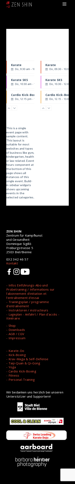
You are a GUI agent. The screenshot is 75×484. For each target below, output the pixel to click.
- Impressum (15, 338)
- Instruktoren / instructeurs (27, 310)
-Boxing (20, 355)
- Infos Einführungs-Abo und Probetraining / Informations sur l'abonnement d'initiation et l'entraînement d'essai (30, 291)
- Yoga (11, 367)
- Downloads (15, 330)
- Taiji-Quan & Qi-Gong (23, 363)
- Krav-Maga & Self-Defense (27, 359)
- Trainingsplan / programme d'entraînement (27, 304)
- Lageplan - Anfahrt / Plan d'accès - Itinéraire (32, 316)
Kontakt (12, 263)
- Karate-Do (15, 351)
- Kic (9, 355)
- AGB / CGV (15, 334)
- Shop (11, 325)
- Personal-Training (20, 379)
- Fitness (12, 375)
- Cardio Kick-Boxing (21, 371)
